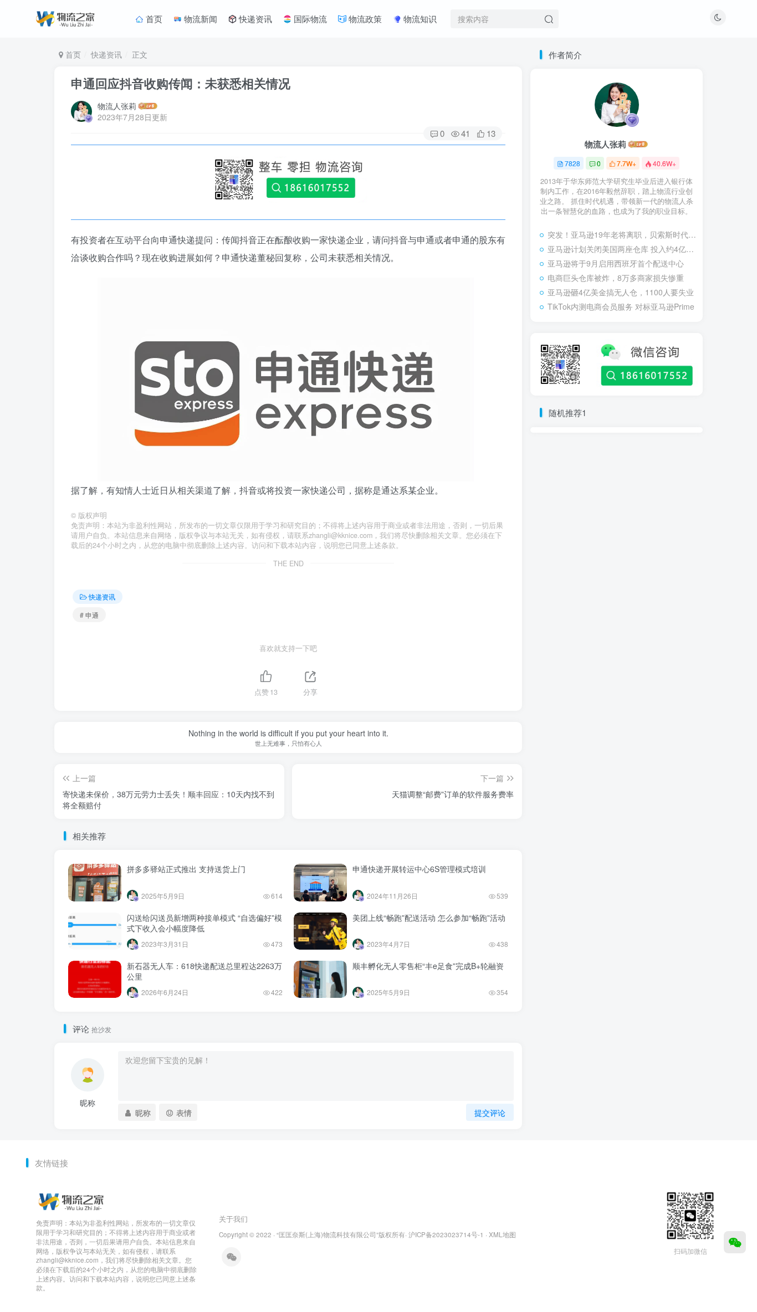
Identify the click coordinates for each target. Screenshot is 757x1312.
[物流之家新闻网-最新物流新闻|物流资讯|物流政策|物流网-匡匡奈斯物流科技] (65, 17)
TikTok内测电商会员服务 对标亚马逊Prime (621, 306)
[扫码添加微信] (735, 1242)
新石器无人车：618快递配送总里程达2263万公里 (204, 971)
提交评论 (489, 1112)
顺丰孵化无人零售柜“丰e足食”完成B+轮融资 (428, 965)
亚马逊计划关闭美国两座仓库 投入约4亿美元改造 (622, 248)
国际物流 (309, 18)
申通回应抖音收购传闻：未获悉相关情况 (180, 83)
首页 (153, 18)
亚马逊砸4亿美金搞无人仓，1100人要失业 (621, 292)
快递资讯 (254, 18)
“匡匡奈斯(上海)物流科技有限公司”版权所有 (341, 1234)
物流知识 (419, 18)
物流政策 (364, 18)
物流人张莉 (117, 105)
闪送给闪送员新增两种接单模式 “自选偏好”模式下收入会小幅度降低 (204, 923)
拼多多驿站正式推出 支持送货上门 (186, 868)
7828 (572, 163)
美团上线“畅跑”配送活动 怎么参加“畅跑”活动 (428, 917)
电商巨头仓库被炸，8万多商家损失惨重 (616, 277)
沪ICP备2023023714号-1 (446, 1234)
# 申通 (89, 614)
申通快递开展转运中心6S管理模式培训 (419, 868)
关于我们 (233, 1218)
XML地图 (502, 1234)
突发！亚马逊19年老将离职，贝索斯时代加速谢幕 (622, 234)
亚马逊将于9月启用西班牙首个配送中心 (616, 263)
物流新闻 (199, 18)
